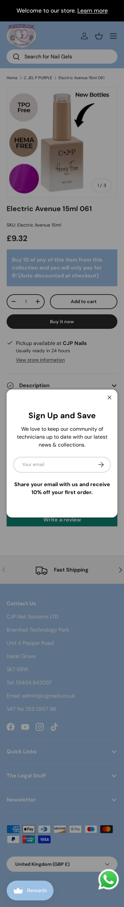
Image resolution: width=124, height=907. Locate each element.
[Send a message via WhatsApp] (109, 879)
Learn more (92, 10)
